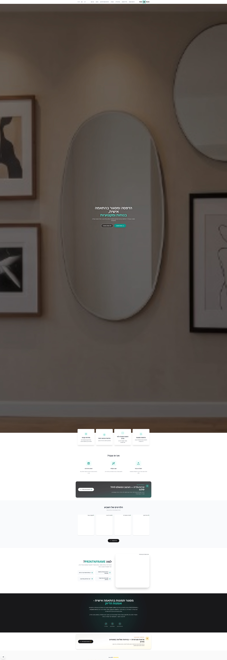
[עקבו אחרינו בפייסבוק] (85, 2)
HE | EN (79, 1)
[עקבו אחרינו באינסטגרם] (82, 2)
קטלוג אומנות (106, 225)
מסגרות (112, 1)
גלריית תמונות (124, 1)
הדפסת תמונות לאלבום (104, 1)
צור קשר (92, 1)
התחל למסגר (119, 225)
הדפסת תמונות (132, 1)
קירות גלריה (118, 1)
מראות (97, 1)
